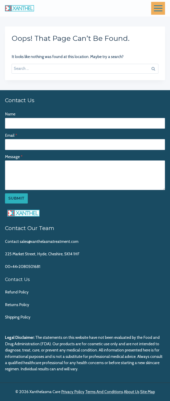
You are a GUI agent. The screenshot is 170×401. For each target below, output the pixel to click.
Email (11, 135)
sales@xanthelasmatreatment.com (49, 241)
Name (10, 114)
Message (14, 156)
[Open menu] (158, 8)
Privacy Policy (72, 391)
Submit (16, 198)
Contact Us (17, 279)
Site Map (147, 391)
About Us (131, 391)
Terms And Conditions (104, 391)
